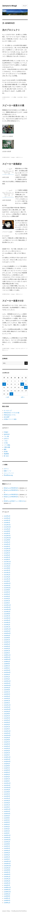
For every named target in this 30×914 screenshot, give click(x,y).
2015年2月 (7, 726)
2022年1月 (7, 581)
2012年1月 (7, 807)
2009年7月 (7, 872)
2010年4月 (7, 852)
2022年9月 (7, 566)
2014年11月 (7, 733)
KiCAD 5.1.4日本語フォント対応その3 (14, 501)
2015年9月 (7, 711)
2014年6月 (7, 744)
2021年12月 (7, 583)
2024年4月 (7, 542)
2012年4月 (7, 800)
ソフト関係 (13, 97)
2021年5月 (7, 594)
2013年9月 (7, 763)
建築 (5, 449)
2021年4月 (7, 596)
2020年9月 (7, 611)
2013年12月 (7, 757)
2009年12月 (7, 861)
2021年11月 (7, 585)
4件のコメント (19, 157)
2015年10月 (7, 709)
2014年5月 (7, 746)
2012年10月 (7, 787)
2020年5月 (7, 620)
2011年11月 (7, 811)
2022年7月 (7, 570)
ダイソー (23, 348)
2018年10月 (7, 659)
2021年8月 (7, 590)
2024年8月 (7, 540)
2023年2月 (7, 557)
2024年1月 (7, 546)
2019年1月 (7, 653)
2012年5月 (7, 798)
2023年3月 (7, 555)
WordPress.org (8, 475)
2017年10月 (7, 672)
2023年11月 (7, 548)
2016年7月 (7, 692)
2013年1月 (7, 781)
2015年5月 (7, 720)
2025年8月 (7, 531)
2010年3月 (7, 855)
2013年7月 (7, 768)
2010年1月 (7, 859)
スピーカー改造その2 (12, 300)
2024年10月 (7, 537)
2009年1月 (7, 885)
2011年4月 (7, 826)
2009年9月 (7, 868)
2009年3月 (7, 881)
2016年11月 (7, 683)
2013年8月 (7, 766)
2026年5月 (7, 516)
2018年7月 (7, 666)
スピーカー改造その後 (13, 105)
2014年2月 (7, 753)
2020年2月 (7, 627)
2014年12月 (7, 731)
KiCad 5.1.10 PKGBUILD (11, 488)
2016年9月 (7, 687)
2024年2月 (7, 544)
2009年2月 (7, 883)
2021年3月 (7, 598)
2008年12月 (7, 887)
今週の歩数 (7, 447)
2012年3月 (7, 802)
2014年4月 (7, 748)
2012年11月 (7, 785)
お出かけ (6, 438)
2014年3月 (7, 750)
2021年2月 (7, 600)
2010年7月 (7, 846)
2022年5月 (7, 572)
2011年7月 (7, 820)
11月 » (22, 397)
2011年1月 (6, 833)
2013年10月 (7, 761)
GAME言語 (19, 97)
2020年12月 (7, 605)
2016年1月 (7, 703)
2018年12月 (7, 655)
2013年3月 (7, 776)
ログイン (6, 468)
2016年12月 (7, 681)
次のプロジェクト (11, 30)
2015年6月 (7, 718)
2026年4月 (7, 518)
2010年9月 (7, 842)
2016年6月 (7, 694)
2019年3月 (7, 648)
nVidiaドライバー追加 (10, 419)
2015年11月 (7, 707)
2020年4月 (7, 622)
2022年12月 (7, 561)
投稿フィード (7, 471)
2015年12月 (7, 705)
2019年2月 (7, 650)
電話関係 (6, 453)
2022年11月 (7, 564)
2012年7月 (7, 794)
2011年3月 (7, 829)
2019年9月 (7, 635)
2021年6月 (7, 592)
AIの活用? (6, 417)
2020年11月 (7, 607)
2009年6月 (7, 874)
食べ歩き (6, 456)
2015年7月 (7, 716)
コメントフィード (9, 473)
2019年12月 (7, 629)
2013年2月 (7, 779)
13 (22, 384)
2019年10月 (7, 633)
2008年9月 (7, 894)
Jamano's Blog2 (9, 6)
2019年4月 (7, 646)
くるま (6, 440)
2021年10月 (7, 587)
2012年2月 (7, 805)
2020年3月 (7, 624)
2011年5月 (7, 824)
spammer (7, 434)
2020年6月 (7, 618)
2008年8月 (7, 896)
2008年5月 (7, 902)
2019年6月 (7, 642)
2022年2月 (7, 579)
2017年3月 (7, 679)
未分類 (6, 451)
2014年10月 (7, 735)
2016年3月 (7, 698)
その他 (6, 443)
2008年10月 (7, 892)
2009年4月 (7, 878)
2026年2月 (7, 520)
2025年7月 (7, 533)
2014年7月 (7, 742)
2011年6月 (7, 822)
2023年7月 (7, 553)
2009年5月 (7, 876)
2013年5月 (7, 772)
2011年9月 (7, 815)
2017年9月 (7, 674)
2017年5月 (7, 676)
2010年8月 (7, 844)
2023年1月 (7, 559)
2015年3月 (7, 724)
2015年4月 (7, 722)
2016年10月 (7, 685)
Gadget (13, 157)
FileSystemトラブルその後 (11, 412)
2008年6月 (7, 900)
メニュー (25, 5)
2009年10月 (7, 865)
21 (26, 387)
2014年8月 (7, 739)
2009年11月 (7, 863)
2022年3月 (7, 577)
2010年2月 (7, 857)
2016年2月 (7, 700)
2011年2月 (7, 831)
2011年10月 (7, 813)
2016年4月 (7, 696)
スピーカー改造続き (12, 164)
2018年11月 (7, 657)
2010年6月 (7, 848)
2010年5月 (7, 850)
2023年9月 (7, 551)
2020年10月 (7, 609)
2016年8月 (7, 690)
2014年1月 (7, 755)
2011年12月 (7, 809)
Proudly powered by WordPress (19, 911)
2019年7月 (7, 640)
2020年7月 (7, 616)
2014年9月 (7, 737)
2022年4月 (7, 574)
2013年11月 (7, 759)
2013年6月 (7, 770)
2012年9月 (7, 789)
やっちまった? (8, 410)
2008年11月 (7, 889)
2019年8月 (7, 637)
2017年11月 (7, 670)
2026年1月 (7, 522)
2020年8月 (7, 614)
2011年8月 (7, 818)
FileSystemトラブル (10, 415)
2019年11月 (7, 631)
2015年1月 (7, 729)
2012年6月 (7, 796)
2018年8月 (7, 663)
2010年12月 (7, 835)
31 (11, 394)
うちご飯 (6, 436)
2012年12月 (7, 783)
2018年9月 (7, 661)
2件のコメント (19, 294)
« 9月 (7, 397)
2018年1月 (7, 668)
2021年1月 (7, 603)
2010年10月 (7, 839)
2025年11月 (7, 524)
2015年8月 (7, 713)
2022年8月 (7, 568)
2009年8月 (7, 870)
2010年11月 (7, 837)
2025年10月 (7, 527)
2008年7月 (7, 898)
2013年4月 (7, 774)
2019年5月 (7, 644)
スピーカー (18, 348)
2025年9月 (7, 529)
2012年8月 (7, 792)
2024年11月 (7, 535)
